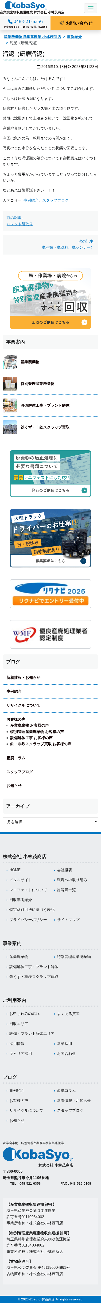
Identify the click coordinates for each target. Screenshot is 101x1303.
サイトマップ (68, 920)
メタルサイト (20, 880)
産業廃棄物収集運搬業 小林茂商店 (32, 37)
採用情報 (16, 1044)
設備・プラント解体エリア (31, 1034)
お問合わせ (66, 1053)
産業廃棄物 (30, 362)
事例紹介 (74, 37)
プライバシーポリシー (28, 920)
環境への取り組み (72, 880)
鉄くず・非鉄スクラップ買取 (45, 427)
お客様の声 (16, 719)
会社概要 (64, 870)
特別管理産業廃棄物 (37, 384)
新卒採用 (64, 1044)
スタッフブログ (55, 200)
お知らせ (14, 786)
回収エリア (18, 1024)
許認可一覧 (66, 890)
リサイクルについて (23, 705)
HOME (15, 870)
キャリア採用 (20, 1053)
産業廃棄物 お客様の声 (29, 725)
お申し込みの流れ (24, 1014)
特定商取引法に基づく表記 (31, 910)
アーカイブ (18, 806)
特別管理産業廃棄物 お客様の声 (37, 732)
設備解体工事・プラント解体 (45, 405)
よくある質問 (68, 1014)
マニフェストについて (28, 890)
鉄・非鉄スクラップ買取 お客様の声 (40, 744)
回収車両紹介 (20, 900)
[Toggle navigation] (90, 8)
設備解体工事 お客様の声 (31, 738)
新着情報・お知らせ (23, 678)
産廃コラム (16, 758)
